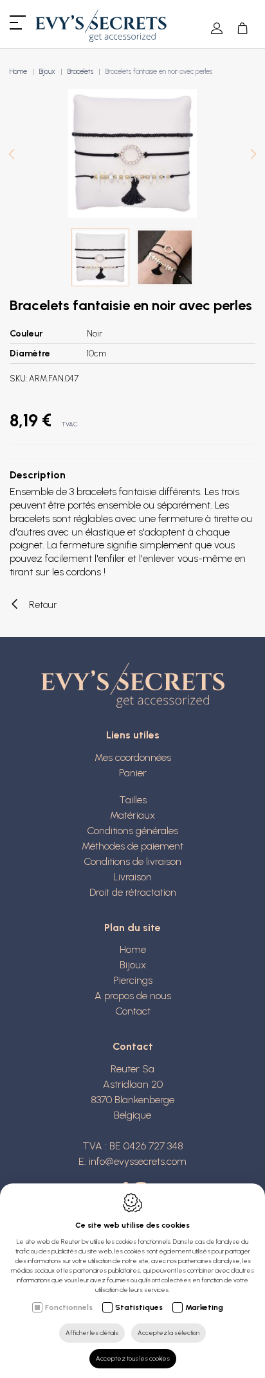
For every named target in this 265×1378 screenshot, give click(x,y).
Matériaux (132, 815)
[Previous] (11, 156)
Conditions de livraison (132, 861)
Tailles (133, 800)
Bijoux (47, 71)
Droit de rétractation (132, 892)
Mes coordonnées (133, 757)
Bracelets (80, 71)
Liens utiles (133, 735)
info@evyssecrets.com (138, 1161)
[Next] (253, 156)
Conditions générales (132, 830)
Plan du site (132, 927)
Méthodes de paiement (132, 846)
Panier (133, 773)
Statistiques (139, 1307)
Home (18, 71)
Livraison (132, 877)
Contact (133, 1011)
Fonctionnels (69, 1307)
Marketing (204, 1307)
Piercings (132, 980)
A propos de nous (133, 996)
